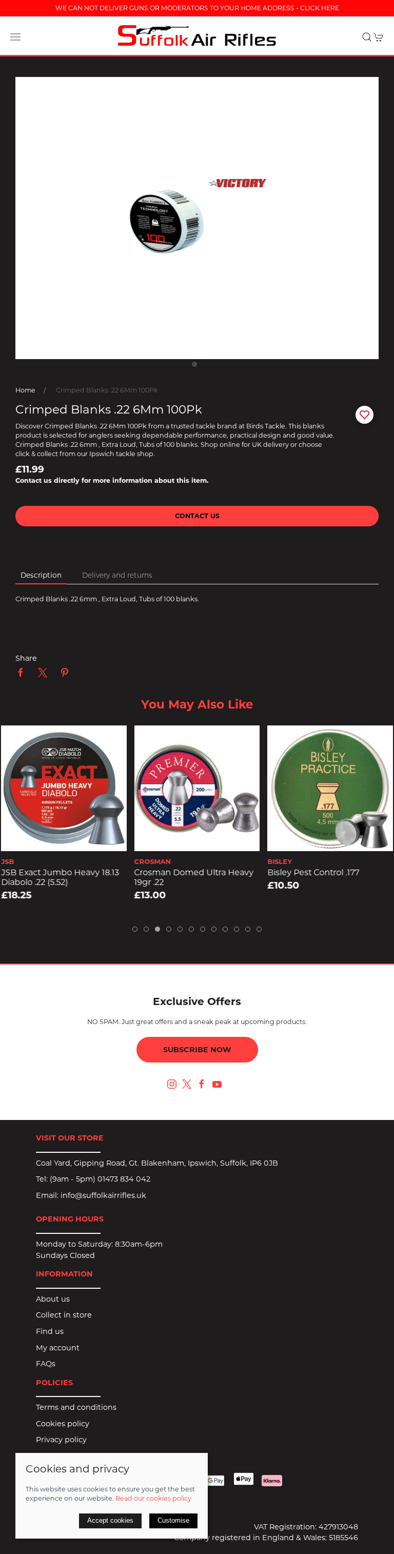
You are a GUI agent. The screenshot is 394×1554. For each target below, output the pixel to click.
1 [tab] (197, 367)
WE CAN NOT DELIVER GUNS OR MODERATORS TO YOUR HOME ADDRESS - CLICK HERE (197, 8)
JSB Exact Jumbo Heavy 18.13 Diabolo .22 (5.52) (60, 878)
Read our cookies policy (153, 1498)
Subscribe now (197, 1049)
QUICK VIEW (64, 839)
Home (25, 390)
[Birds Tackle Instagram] (172, 1084)
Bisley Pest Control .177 (313, 873)
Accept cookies (110, 1520)
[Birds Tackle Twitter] (186, 1083)
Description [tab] (41, 575)
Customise (173, 1520)
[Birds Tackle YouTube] (217, 1084)
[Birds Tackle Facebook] (201, 1084)
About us (53, 1299)
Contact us (197, 516)
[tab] (134, 929)
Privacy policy (61, 1439)
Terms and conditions (76, 1407)
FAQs (45, 1363)
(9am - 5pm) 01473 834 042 (100, 1179)
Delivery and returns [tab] (117, 575)
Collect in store (64, 1315)
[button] (15, 36)
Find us (50, 1331)
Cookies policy (62, 1423)
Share (26, 658)
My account (58, 1347)
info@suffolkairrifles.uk (103, 1195)
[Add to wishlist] (15, 740)
